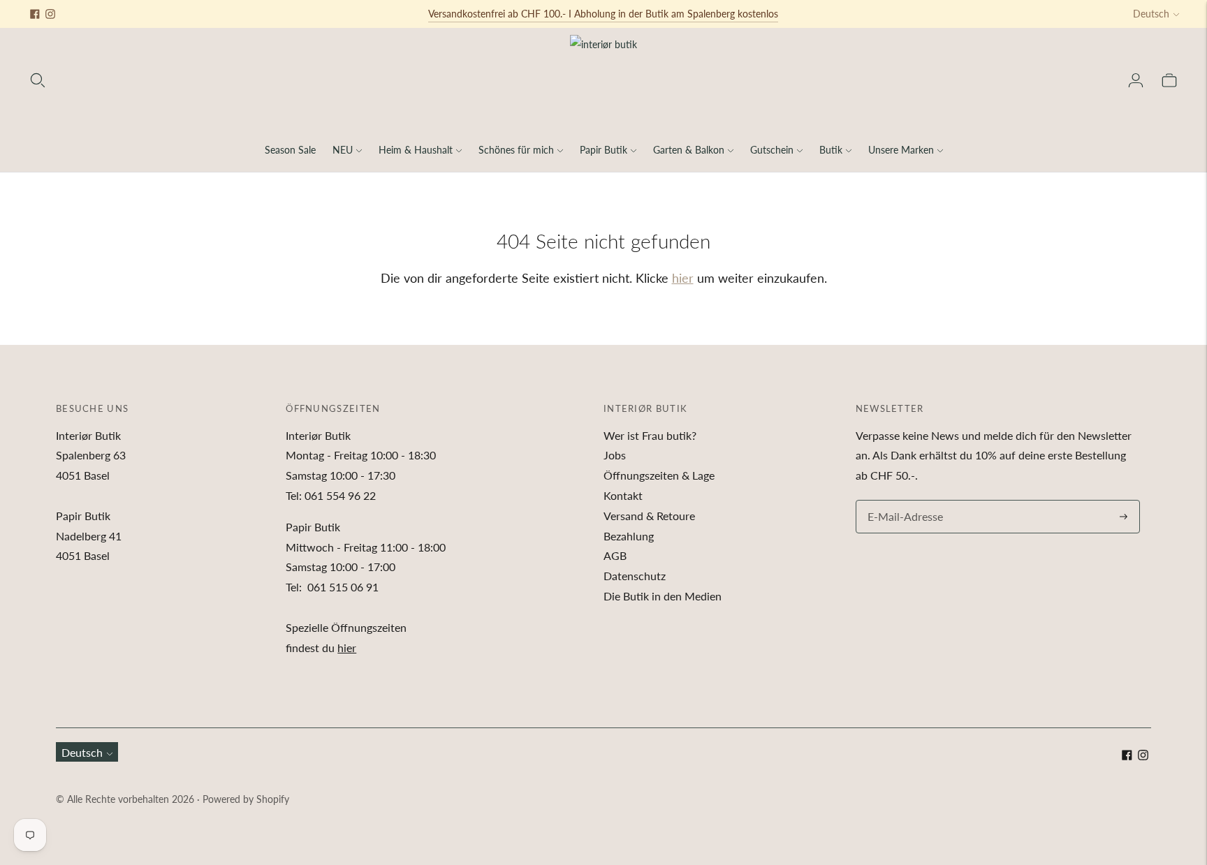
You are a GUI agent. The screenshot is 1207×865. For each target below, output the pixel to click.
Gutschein (771, 150)
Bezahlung (629, 535)
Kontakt (623, 495)
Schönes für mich (516, 150)
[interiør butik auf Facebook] (35, 14)
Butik (830, 150)
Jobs (615, 454)
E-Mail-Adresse (902, 501)
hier (683, 278)
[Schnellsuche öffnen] (37, 80)
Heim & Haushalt (416, 150)
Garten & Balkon (688, 150)
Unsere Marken (901, 150)
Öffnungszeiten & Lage (659, 475)
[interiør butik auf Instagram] (50, 14)
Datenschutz (635, 575)
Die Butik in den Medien (663, 595)
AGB (615, 555)
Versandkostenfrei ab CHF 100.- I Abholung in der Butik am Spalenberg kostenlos (603, 14)
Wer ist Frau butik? (650, 435)
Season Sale (290, 150)
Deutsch (1151, 14)
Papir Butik (603, 150)
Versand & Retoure (649, 515)
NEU (342, 150)
